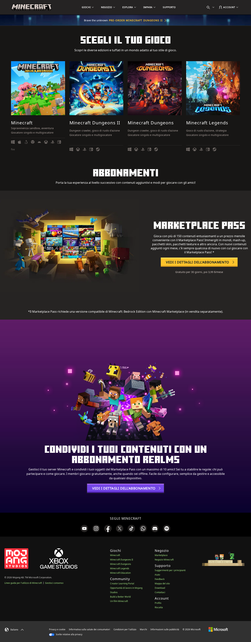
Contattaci (160, 592)
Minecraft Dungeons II (121, 559)
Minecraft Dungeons (120, 564)
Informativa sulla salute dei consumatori (89, 629)
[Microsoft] (218, 629)
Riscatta (159, 607)
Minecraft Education (120, 572)
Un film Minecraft (119, 601)
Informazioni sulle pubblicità (164, 629)
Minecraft (115, 555)
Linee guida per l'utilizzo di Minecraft (23, 583)
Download (160, 587)
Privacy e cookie (57, 629)
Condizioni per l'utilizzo (125, 629)
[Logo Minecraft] (31, 7)
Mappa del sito (162, 583)
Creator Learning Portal (122, 583)
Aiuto (157, 574)
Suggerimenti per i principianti (170, 570)
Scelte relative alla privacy (68, 634)
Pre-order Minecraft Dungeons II (136, 20)
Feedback (159, 579)
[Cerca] (211, 7)
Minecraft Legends (119, 568)
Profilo (158, 603)
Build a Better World (120, 596)
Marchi (143, 629)
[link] (84, 528)
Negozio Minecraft (164, 559)
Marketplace (161, 555)
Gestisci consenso (54, 583)
